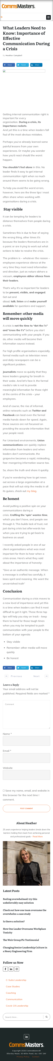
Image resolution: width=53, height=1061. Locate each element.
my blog (31, 491)
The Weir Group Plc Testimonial (21, 940)
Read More (38, 836)
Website (8, 768)
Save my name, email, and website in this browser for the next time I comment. (26, 795)
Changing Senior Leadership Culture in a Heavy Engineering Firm (25, 949)
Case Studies (13, 986)
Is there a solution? (14, 921)
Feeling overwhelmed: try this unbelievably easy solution (20, 900)
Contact (35, 1057)
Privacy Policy (23, 1057)
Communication (14, 999)
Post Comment (26, 808)
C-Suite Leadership (16, 980)
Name (7, 733)
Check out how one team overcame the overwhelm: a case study (24, 911)
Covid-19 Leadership (17, 1005)
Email (7, 750)
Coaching (11, 992)
